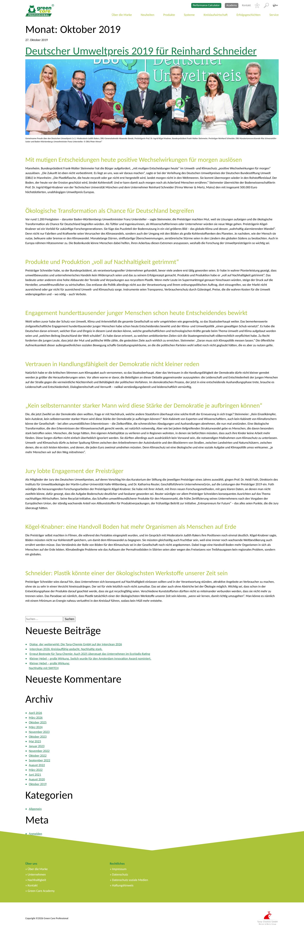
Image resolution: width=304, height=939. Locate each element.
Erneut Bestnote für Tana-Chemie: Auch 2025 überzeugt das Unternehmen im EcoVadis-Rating (90, 654)
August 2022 (37, 765)
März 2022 (36, 770)
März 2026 (36, 718)
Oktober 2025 (38, 722)
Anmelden (35, 834)
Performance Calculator (206, 5)
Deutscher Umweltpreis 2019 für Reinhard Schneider (141, 51)
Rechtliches (117, 863)
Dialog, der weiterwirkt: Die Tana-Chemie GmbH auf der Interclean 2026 (76, 644)
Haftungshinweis (122, 885)
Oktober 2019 (38, 784)
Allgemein (35, 809)
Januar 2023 (37, 746)
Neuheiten (147, 15)
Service (274, 15)
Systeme (189, 15)
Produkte (169, 15)
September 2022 (39, 760)
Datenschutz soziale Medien (130, 880)
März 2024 (36, 727)
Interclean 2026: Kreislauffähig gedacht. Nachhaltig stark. (66, 649)
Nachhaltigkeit (37, 880)
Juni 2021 (35, 775)
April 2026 (35, 713)
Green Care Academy (41, 891)
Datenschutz (120, 874)
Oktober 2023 (38, 737)
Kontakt (246, 5)
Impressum (119, 869)
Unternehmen (37, 874)
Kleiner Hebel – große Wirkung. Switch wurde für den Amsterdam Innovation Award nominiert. (90, 658)
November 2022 (39, 751)
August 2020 (37, 779)
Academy (231, 5)
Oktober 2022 (38, 756)
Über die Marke (122, 15)
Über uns (31, 863)
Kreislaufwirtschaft (216, 15)
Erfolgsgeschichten (249, 15)
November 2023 (39, 732)
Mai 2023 (35, 741)
